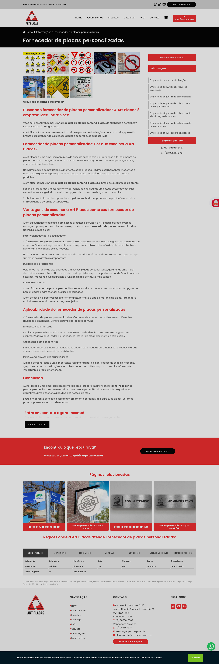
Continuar (195, 658)
